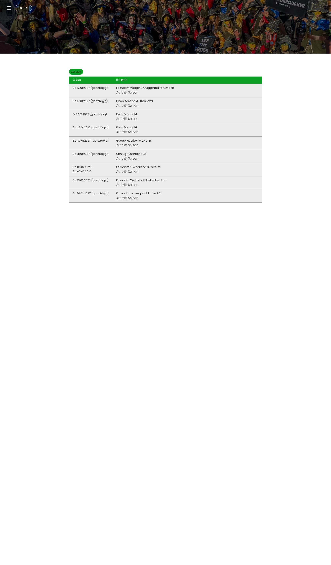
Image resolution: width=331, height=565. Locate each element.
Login (23, 8)
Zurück (76, 71)
